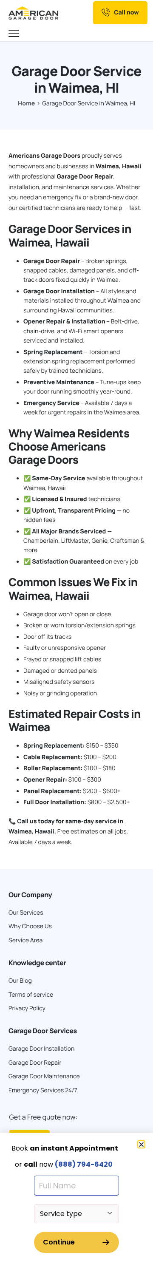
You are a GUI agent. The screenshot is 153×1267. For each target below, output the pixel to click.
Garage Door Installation (59, 291)
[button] (141, 1144)
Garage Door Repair (85, 177)
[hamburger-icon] (14, 33)
